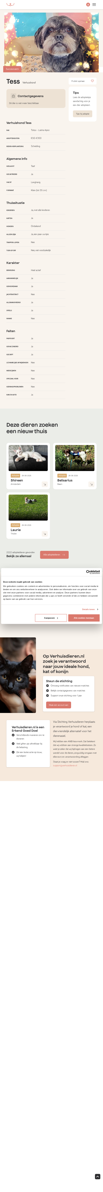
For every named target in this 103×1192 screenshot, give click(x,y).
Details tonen (88, 609)
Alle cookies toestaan (84, 618)
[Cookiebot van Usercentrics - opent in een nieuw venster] (88, 572)
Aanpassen (49, 618)
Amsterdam (16, 484)
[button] (88, 5)
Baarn (59, 484)
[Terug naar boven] (97, 1176)
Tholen (14, 534)
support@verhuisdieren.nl (65, 765)
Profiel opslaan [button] (78, 81)
